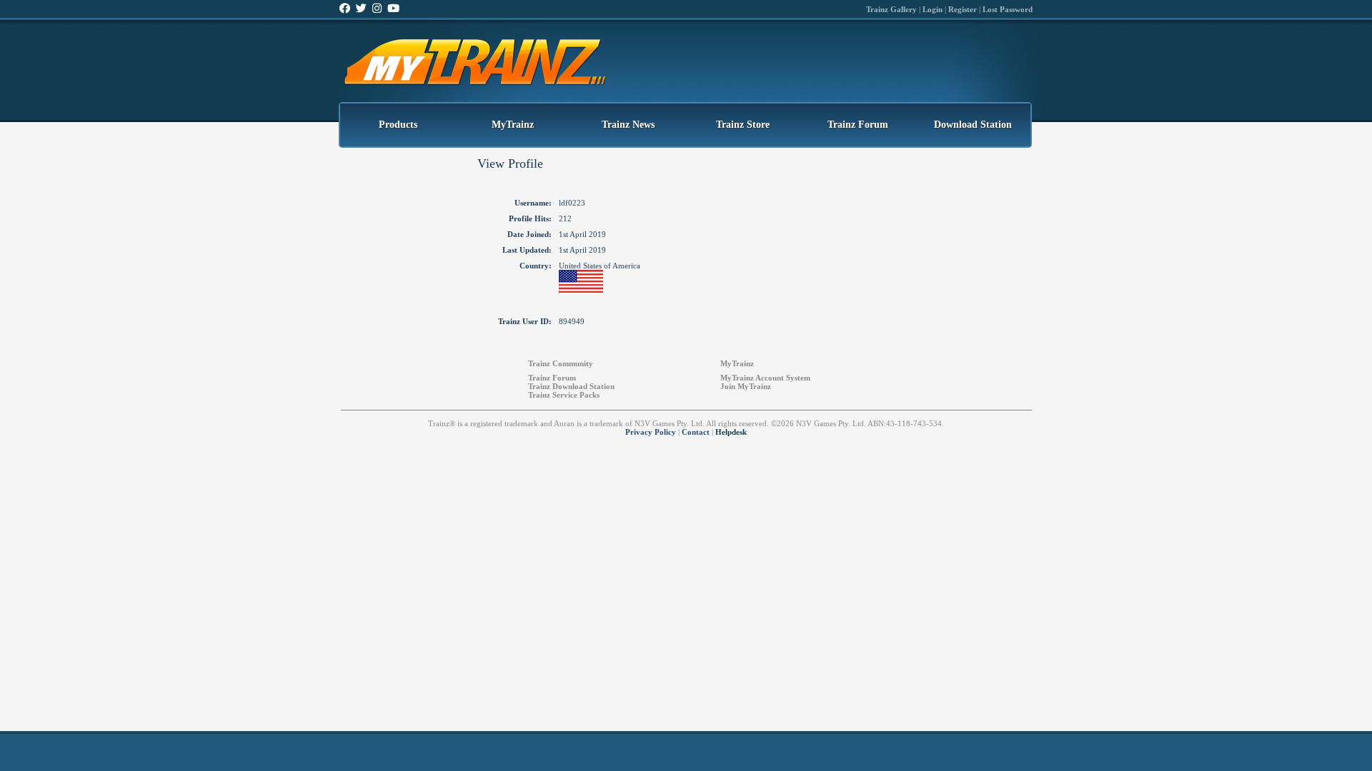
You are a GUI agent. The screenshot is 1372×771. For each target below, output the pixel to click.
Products (398, 124)
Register (962, 9)
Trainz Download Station (571, 386)
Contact (696, 432)
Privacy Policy (650, 432)
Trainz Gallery (891, 9)
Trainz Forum (857, 124)
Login (933, 9)
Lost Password (1008, 9)
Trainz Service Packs (564, 394)
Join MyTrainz (745, 386)
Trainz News (628, 124)
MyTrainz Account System (765, 377)
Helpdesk (731, 432)
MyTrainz (513, 124)
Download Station (973, 124)
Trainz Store (743, 124)
